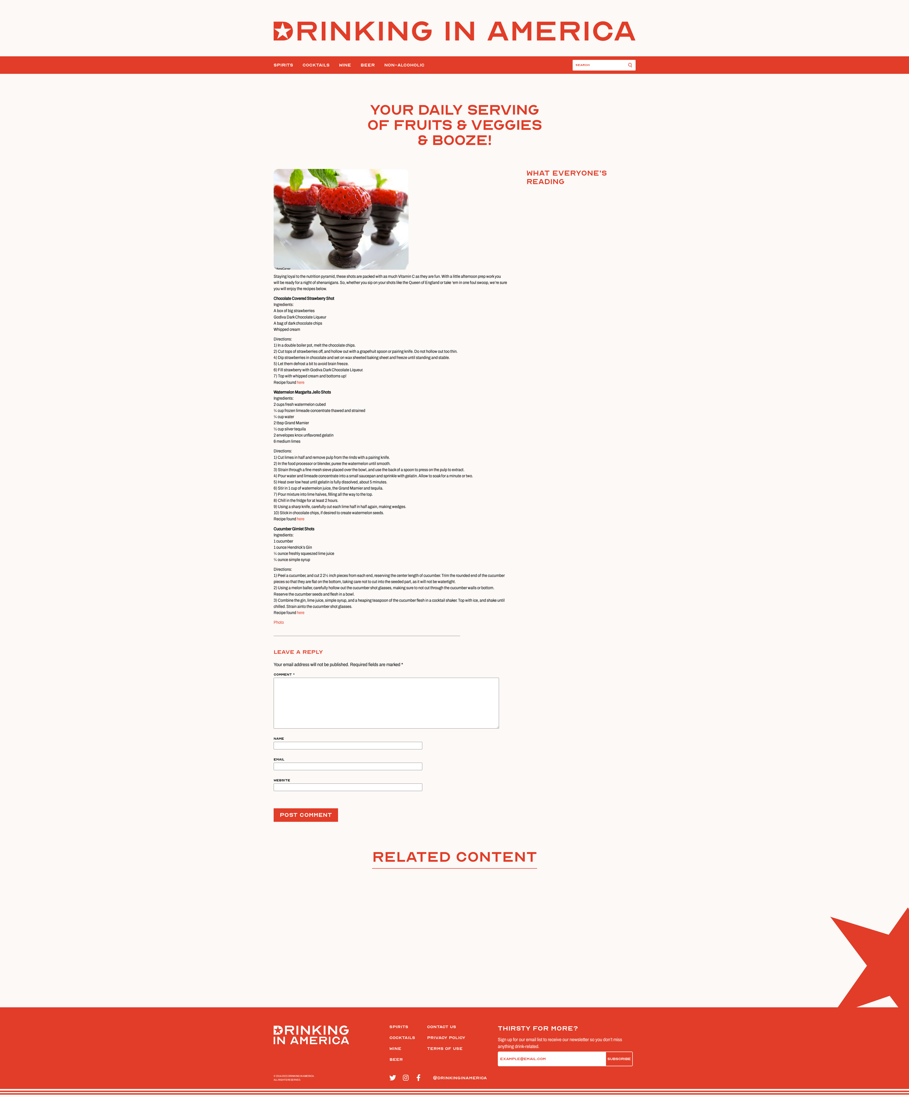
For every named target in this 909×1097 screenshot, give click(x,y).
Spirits (283, 65)
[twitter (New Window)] (393, 1078)
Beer (368, 65)
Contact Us (441, 1027)
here (300, 382)
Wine (345, 65)
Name (279, 739)
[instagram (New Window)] (407, 1078)
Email (279, 759)
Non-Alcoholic (404, 65)
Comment (284, 674)
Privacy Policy (446, 1037)
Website (282, 780)
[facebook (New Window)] (420, 1078)
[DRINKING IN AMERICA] (455, 31)
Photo (279, 622)
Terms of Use (445, 1048)
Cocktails (316, 65)
